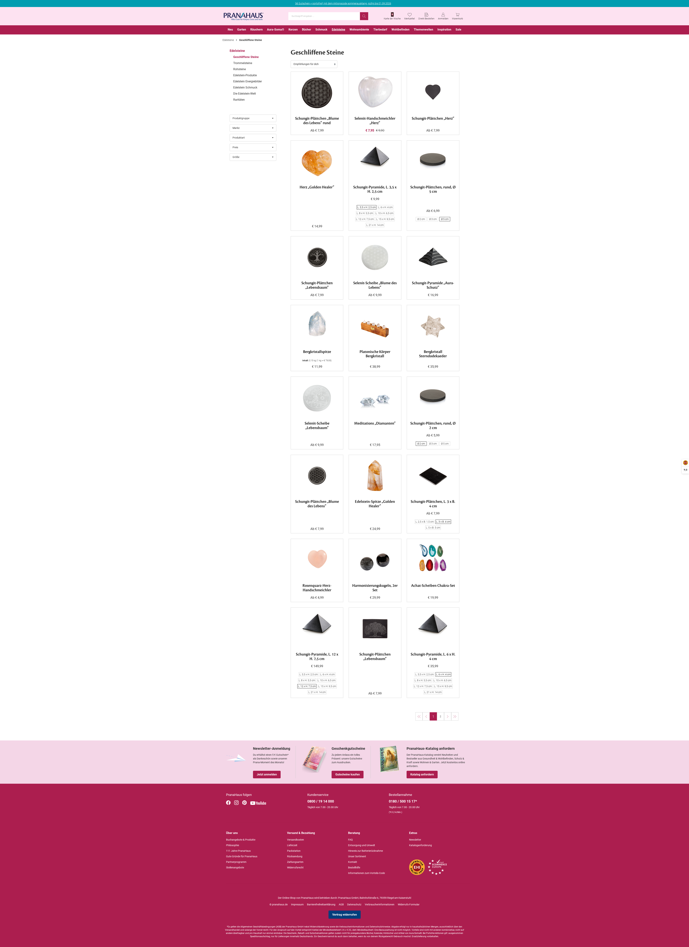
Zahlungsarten (295, 862)
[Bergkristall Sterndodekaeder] (433, 326)
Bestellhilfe (354, 867)
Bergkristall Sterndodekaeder (433, 354)
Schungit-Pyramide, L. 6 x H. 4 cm (433, 656)
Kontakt (352, 862)
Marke (236, 128)
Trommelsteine (242, 63)
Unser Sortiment (357, 856)
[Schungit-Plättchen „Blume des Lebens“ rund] (317, 93)
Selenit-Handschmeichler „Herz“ (375, 120)
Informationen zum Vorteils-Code (366, 873)
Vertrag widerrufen (344, 914)
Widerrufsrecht (295, 867)
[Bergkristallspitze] (317, 326)
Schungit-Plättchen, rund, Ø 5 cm (433, 189)
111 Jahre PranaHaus (238, 850)
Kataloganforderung (420, 845)
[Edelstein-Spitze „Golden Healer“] (375, 476)
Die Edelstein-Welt (244, 93)
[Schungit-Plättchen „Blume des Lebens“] (317, 476)
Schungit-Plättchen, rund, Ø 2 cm (433, 425)
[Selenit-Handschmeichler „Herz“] (375, 93)
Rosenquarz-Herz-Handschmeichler (317, 588)
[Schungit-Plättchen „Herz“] (433, 93)
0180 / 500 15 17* (403, 801)
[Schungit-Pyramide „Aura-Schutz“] (433, 257)
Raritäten (239, 99)
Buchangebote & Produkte (240, 839)
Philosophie (232, 845)
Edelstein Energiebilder (247, 81)
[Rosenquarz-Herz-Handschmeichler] (317, 560)
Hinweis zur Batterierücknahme (365, 850)
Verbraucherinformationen (379, 904)
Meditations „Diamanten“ (375, 423)
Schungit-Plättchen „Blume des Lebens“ (317, 504)
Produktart (239, 137)
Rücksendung (294, 856)
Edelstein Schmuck (245, 87)
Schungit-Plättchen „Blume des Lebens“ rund (317, 120)
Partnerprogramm (236, 862)
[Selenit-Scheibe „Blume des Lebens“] (375, 257)
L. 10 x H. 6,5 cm (384, 213)
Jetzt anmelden (267, 774)
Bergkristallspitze (317, 352)
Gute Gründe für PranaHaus (241, 856)
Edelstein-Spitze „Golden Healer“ (375, 504)
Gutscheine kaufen (347, 774)
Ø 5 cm (445, 219)
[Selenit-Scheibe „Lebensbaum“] (317, 397)
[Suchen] (364, 16)
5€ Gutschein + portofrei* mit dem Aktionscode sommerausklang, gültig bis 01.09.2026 (343, 3)
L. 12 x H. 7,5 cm (365, 219)
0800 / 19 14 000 (320, 801)
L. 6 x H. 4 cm (385, 207)
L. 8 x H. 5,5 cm (365, 213)
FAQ (350, 839)
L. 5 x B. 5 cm (433, 527)
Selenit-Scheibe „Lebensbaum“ (317, 425)
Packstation (294, 850)
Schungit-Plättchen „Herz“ (433, 118)
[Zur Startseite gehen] (243, 15)
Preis (235, 147)
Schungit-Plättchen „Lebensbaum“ (317, 285)
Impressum (297, 904)
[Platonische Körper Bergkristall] (375, 326)
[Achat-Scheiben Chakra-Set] (433, 560)
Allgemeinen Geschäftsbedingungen (257, 926)
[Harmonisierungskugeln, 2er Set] (375, 560)
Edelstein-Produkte (245, 75)
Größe (236, 157)
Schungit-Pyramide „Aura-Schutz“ (433, 285)
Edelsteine (237, 51)
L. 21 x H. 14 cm (375, 225)
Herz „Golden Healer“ (317, 187)
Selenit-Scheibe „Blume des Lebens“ (375, 285)
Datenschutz (354, 904)
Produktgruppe (241, 118)
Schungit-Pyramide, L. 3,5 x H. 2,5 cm (375, 189)
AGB (341, 904)
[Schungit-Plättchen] (433, 476)
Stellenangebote (235, 867)
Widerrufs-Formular (409, 904)
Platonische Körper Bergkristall (375, 354)
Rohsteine (239, 69)
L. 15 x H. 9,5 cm (385, 219)
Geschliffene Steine (246, 57)
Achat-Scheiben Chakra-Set (433, 586)
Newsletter (415, 839)
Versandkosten (295, 839)
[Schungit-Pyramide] (375, 161)
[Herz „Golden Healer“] (317, 161)
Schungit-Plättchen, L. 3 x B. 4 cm (433, 504)
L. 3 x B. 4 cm (443, 521)
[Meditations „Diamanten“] (375, 397)
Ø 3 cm (433, 219)
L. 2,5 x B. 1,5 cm (425, 521)
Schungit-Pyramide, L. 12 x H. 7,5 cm (317, 656)
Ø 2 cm (421, 219)
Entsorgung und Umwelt (361, 845)
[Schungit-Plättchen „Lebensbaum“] (317, 257)
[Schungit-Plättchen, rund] (433, 161)
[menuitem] (230, 29)
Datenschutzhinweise (380, 926)
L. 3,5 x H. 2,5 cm (366, 207)
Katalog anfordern (422, 774)
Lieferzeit (292, 845)
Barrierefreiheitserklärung (321, 904)
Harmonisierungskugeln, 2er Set (375, 588)
